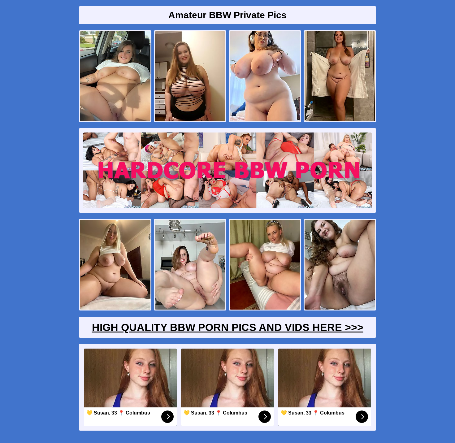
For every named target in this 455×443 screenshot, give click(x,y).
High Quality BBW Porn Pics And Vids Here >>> (227, 327)
